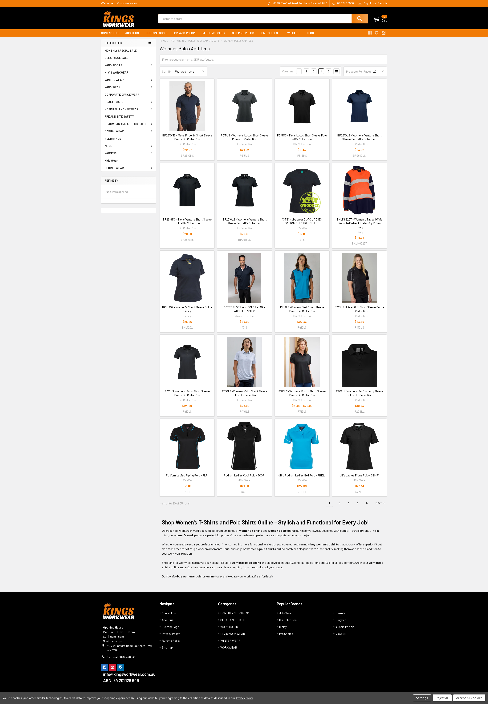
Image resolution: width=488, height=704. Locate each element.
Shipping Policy (243, 33)
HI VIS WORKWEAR (116, 72)
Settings (422, 698)
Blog (310, 33)
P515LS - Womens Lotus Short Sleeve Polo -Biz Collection (244, 137)
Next (378, 502)
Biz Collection (288, 620)
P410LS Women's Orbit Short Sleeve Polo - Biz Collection (244, 393)
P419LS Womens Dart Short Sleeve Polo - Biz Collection (302, 309)
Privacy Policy (185, 33)
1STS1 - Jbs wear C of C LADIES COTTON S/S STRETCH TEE (302, 221)
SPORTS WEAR (114, 168)
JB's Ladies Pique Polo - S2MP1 (359, 475)
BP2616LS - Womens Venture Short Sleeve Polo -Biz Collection (244, 221)
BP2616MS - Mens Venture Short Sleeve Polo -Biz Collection (187, 221)
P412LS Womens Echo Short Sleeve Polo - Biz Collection (187, 393)
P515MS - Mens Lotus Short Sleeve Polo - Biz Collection (302, 137)
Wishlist (293, 33)
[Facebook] (369, 32)
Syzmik (340, 613)
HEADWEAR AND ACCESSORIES (125, 124)
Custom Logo (155, 33)
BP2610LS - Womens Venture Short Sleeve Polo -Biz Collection (359, 137)
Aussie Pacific (345, 627)
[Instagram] (383, 32)
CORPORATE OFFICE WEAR (122, 94)
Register (383, 3)
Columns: (288, 71)
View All (341, 633)
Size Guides (269, 33)
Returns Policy (213, 33)
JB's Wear (285, 613)
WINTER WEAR (114, 80)
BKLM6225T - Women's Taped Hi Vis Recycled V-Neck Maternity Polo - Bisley (359, 223)
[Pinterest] (376, 32)
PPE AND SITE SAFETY (119, 116)
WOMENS (110, 153)
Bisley (283, 627)
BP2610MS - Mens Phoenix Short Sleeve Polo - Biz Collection (187, 137)
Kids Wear (111, 160)
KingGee (341, 620)
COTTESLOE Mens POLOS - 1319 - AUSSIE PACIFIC (244, 309)
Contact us (109, 33)
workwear (185, 562)
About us (132, 33)
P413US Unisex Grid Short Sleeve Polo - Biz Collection (359, 309)
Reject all (442, 698)
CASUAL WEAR (114, 131)
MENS (108, 146)
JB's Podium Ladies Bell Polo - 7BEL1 (302, 475)
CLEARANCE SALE (116, 57)
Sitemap (167, 647)
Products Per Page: (358, 71)
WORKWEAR (112, 87)
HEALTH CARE (114, 101)
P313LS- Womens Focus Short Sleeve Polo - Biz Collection (302, 393)
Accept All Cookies (469, 698)
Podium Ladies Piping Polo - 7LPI (187, 475)
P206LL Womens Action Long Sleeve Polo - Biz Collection (359, 393)
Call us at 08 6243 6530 (121, 657)
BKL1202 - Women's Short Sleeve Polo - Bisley (187, 309)
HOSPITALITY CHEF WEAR (121, 109)
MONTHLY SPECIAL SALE (121, 50)
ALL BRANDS (113, 138)
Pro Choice (286, 633)
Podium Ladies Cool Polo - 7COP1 (245, 475)
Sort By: (167, 71)
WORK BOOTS (113, 65)
